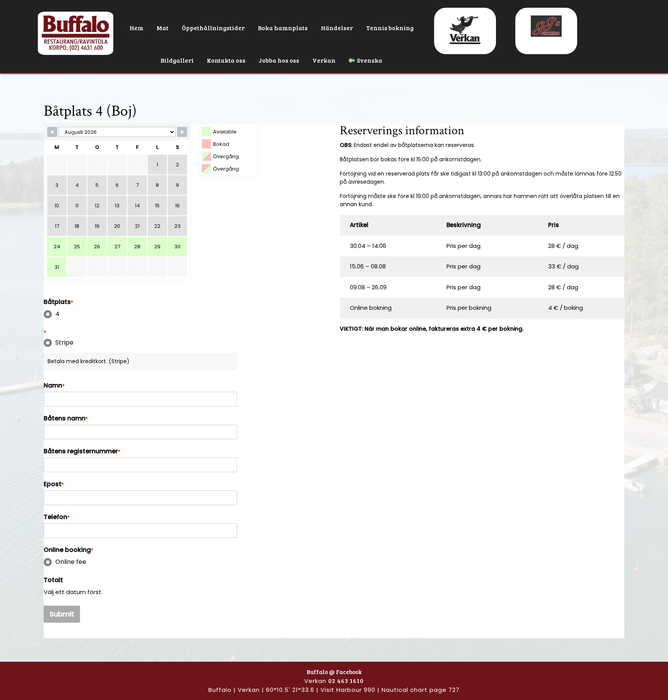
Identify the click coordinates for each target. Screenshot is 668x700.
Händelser (337, 28)
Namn (54, 385)
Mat (163, 28)
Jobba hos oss (279, 60)
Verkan (324, 60)
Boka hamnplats (283, 28)
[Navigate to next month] (182, 132)
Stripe (64, 342)
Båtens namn (66, 418)
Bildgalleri (177, 60)
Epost (54, 484)
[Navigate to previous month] (52, 132)
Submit (61, 614)
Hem (136, 28)
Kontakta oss (226, 60)
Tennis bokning (390, 28)
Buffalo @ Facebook (334, 672)
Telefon (57, 517)
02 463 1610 (346, 681)
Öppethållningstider (213, 28)
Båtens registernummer (82, 451)
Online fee (70, 562)
